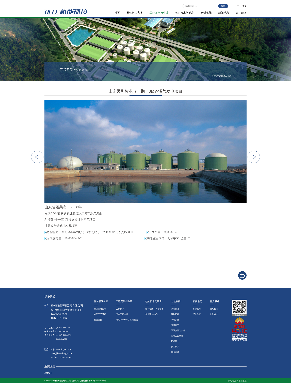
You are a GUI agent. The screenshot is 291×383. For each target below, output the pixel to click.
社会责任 (175, 352)
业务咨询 (214, 314)
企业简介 (175, 309)
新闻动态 (223, 12)
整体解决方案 (135, 12)
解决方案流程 (100, 309)
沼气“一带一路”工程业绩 (127, 319)
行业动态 (197, 314)
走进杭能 (206, 12)
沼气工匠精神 (177, 336)
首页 (117, 12)
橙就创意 (242, 380)
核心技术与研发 (184, 12)
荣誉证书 (175, 325)
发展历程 (175, 314)
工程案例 (120, 309)
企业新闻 (197, 309)
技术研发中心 (151, 314)
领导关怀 (175, 319)
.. (60, 373)
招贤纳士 (175, 341)
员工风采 (175, 346)
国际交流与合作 (178, 330)
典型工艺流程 (100, 314)
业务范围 (98, 319)
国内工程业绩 (122, 314)
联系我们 (214, 309)
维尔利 (48, 373)
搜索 (223, 6)
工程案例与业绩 (159, 12)
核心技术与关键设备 (154, 309)
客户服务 (241, 12)
